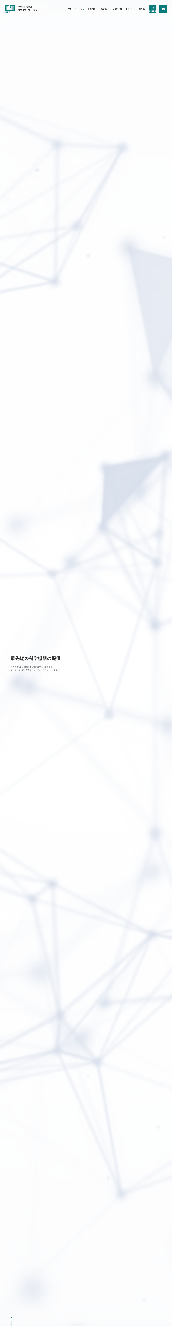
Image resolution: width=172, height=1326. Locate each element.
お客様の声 (117, 9)
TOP (69, 9)
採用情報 (142, 9)
